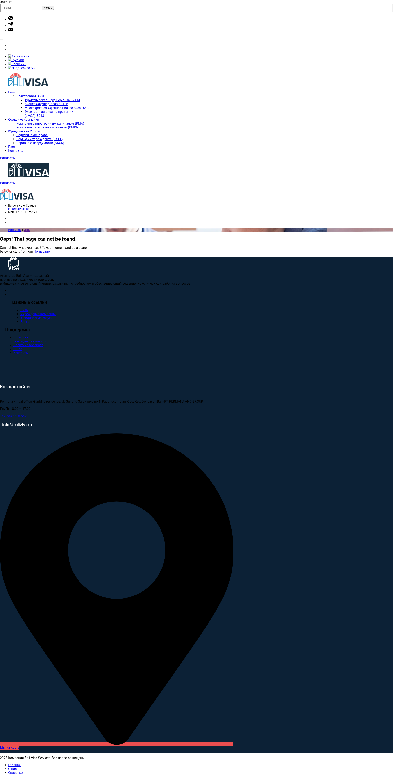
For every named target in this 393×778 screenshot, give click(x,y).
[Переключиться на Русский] (16, 60)
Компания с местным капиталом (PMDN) (48, 127)
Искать (48, 7)
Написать (7, 158)
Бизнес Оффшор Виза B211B (46, 104)
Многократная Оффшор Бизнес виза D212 (57, 108)
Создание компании (23, 120)
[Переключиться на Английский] (18, 56)
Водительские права (32, 135)
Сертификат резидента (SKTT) (39, 139)
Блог (11, 147)
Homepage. (42, 251)
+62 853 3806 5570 (14, 416)
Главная (14, 765)
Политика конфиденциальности (30, 339)
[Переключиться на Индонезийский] (21, 68)
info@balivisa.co (18, 208)
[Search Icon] (1, 39)
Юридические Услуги (24, 131)
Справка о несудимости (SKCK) (40, 143)
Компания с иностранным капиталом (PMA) (50, 123)
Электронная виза (30, 96)
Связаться (16, 773)
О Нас (17, 349)
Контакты (15, 151)
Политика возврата (28, 345)
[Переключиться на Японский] (17, 64)
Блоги (24, 322)
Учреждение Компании (38, 314)
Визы (12, 92)
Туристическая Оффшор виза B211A (52, 100)
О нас (12, 769)
